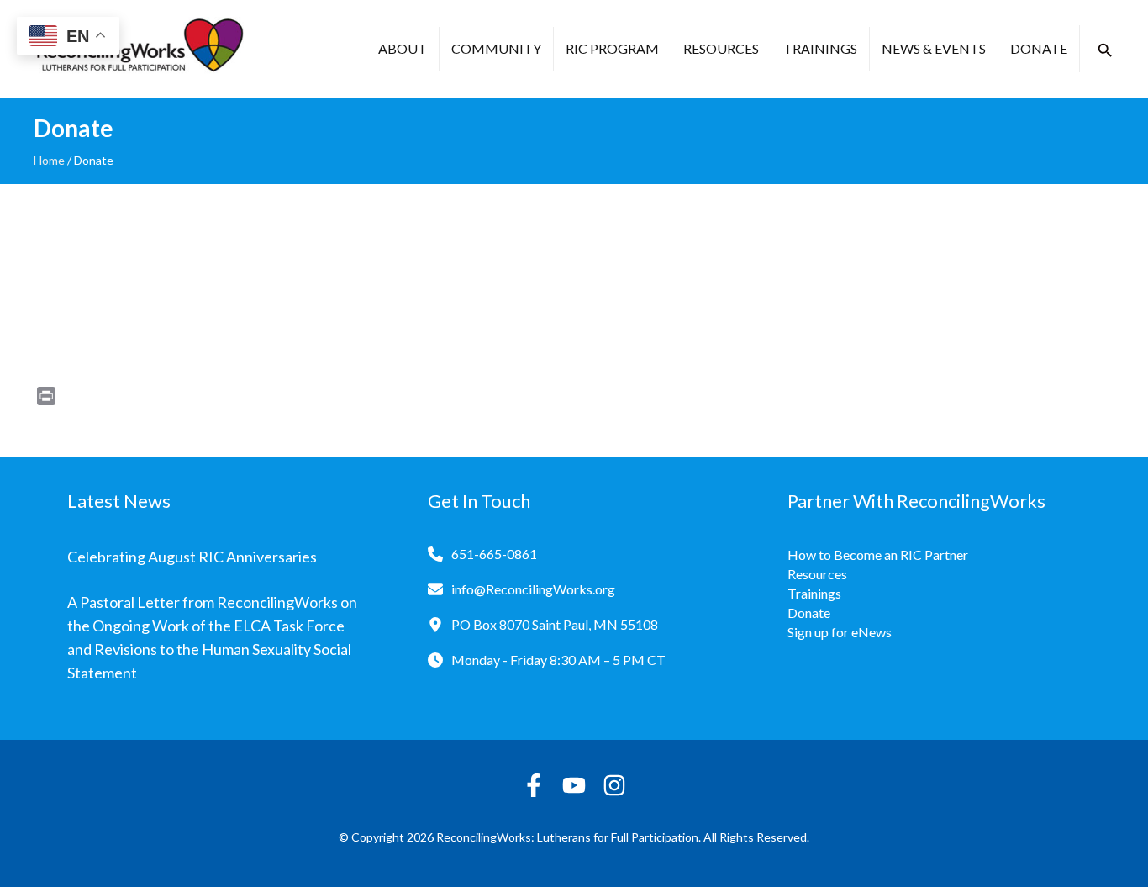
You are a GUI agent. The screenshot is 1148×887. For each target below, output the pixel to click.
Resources (721, 48)
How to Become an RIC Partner (877, 554)
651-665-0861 (494, 554)
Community (496, 48)
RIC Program (612, 48)
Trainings (820, 48)
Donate (1038, 48)
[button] (1105, 50)
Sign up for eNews (839, 632)
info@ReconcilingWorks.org (533, 589)
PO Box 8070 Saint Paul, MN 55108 (554, 624)
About (402, 48)
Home (49, 160)
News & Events (934, 48)
